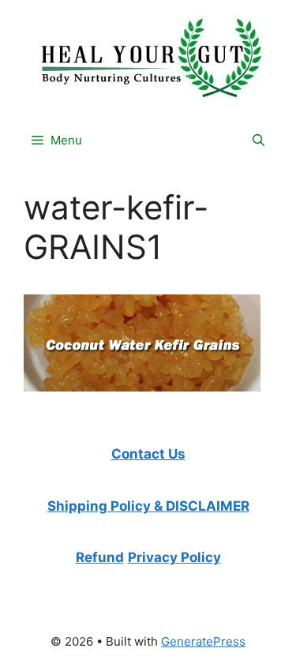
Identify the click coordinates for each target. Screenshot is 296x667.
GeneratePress (203, 641)
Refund (100, 557)
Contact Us (148, 454)
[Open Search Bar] (258, 140)
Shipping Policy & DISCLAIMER (148, 506)
